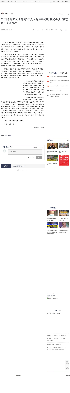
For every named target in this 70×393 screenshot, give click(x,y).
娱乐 (20, 1)
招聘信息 (56, 338)
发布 (39, 157)
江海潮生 (22, 339)
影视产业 (24, 300)
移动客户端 (64, 1)
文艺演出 (22, 195)
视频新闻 (53, 208)
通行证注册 (63, 335)
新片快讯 (22, 214)
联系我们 (49, 335)
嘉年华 (23, 243)
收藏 (47, 30)
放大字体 (43, 30)
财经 (16, 1)
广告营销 (56, 335)
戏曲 (26, 281)
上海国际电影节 (25, 262)
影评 (21, 185)
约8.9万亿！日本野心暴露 (55, 90)
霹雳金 (9, 135)
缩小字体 (38, 30)
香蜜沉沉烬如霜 (23, 329)
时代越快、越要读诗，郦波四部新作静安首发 (26, 314)
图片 (31, 1)
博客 (27, 1)
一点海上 (22, 272)
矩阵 (21, 358)
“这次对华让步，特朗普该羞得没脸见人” (58, 76)
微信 (56, 30)
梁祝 (28, 329)
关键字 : (3, 135)
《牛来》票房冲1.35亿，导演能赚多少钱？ (25, 391)
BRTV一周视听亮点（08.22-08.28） (23, 189)
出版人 (25, 272)
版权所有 (62, 349)
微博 (52, 30)
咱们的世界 (26, 175)
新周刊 (21, 223)
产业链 (23, 368)
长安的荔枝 (24, 291)
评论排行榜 (64, 73)
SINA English (50, 340)
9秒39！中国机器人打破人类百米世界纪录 (59, 86)
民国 (21, 252)
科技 (23, 1)
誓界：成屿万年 (23, 310)
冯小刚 (21, 204)
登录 (29, 157)
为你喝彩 (26, 195)
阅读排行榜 (53, 73)
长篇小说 (22, 175)
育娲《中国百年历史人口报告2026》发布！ (25, 247)
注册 (58, 1)
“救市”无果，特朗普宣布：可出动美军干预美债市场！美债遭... (59, 95)
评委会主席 (25, 204)
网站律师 (63, 338)
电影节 (31, 262)
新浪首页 (3, 1)
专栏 (35, 1)
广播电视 (31, 195)
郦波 (21, 320)
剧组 (23, 185)
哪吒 (21, 291)
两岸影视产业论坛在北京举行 (21, 295)
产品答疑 (49, 338)
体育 (12, 1)
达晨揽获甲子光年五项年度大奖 (22, 381)
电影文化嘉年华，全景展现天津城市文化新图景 (27, 237)
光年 (21, 387)
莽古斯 (26, 185)
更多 (39, 1)
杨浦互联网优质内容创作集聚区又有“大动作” (26, 362)
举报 (33, 30)
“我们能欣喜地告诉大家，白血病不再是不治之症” (59, 81)
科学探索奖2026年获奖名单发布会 (23, 372)
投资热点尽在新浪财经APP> (19, 166)
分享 (61, 30)
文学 (6, 135)
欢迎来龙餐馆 (30, 214)
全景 (21, 243)
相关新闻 (5, 166)
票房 (25, 214)
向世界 (24, 223)
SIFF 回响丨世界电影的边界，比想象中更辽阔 (26, 256)
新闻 (8, 1)
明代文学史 (22, 281)
